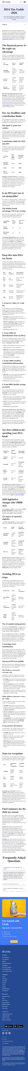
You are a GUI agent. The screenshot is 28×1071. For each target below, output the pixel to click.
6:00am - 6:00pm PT (6, 1020)
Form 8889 (10, 872)
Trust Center (4, 1008)
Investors (4, 982)
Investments (4, 965)
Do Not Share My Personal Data (7, 1041)
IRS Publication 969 (14, 418)
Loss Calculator (5, 1002)
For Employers (5, 959)
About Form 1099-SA (15, 357)
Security (4, 986)
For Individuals (5, 957)
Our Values (4, 978)
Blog (3, 998)
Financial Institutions (6, 963)
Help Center (4, 1006)
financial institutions (21, 1050)
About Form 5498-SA (15, 380)
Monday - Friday (5, 1018)
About (3, 976)
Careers (3, 984)
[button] (14, 868)
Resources (5, 994)
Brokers (4, 961)
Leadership (4, 980)
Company (4, 974)
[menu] (25, 2)
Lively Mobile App (6, 969)
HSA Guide (4, 1000)
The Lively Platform (6, 967)
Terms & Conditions (5, 1043)
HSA (25, 199)
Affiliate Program (6, 988)
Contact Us (5, 1011)
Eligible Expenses (6, 1004)
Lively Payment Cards (7, 971)
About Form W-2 (14, 329)
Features (4, 955)
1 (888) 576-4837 (6, 1016)
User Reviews (5, 990)
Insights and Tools (6, 996)
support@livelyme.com (7, 1014)
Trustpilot (4, 1022)
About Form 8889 (14, 406)
